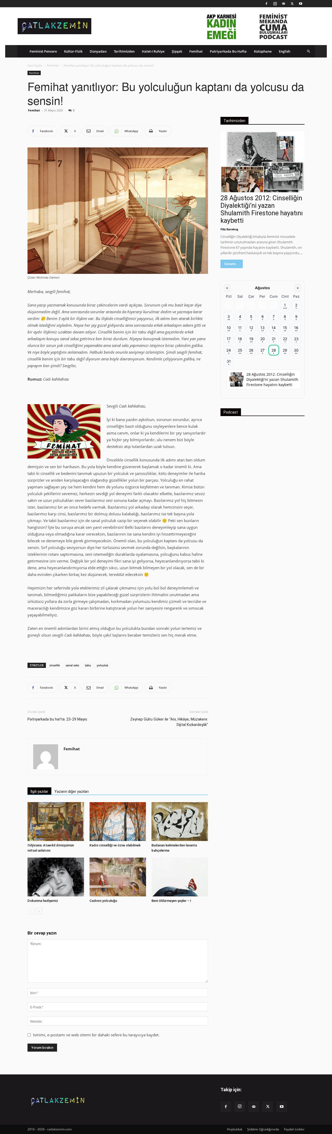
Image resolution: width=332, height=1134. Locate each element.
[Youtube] (301, 3)
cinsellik (54, 665)
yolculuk (102, 665)
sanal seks (72, 665)
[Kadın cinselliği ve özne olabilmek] (117, 821)
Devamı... (231, 264)
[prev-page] (30, 911)
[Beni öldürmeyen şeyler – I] (179, 877)
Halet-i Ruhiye (153, 51)
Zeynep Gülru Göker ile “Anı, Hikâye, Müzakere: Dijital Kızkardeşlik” (169, 722)
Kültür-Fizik (73, 51)
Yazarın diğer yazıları (71, 791)
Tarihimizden (124, 51)
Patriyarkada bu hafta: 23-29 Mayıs (57, 719)
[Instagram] (275, 3)
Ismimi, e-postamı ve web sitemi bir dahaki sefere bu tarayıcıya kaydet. (96, 1034)
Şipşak (177, 51)
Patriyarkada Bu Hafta (228, 51)
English (284, 51)
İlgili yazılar (39, 791)
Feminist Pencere (43, 51)
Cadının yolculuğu (103, 901)
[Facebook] (266, 3)
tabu (88, 665)
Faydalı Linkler (294, 1129)
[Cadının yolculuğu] (117, 877)
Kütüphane (263, 51)
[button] (308, 51)
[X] (292, 3)
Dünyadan (98, 51)
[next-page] (39, 911)
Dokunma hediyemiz (42, 901)
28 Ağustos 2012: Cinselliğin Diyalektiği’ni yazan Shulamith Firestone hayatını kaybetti (261, 209)
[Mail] (283, 3)
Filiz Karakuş (229, 229)
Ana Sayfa (34, 65)
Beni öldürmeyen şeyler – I (171, 901)
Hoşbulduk (234, 1129)
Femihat (196, 51)
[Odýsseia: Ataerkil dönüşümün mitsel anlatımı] (55, 821)
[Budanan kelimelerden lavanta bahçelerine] (179, 821)
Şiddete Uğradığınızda (263, 1129)
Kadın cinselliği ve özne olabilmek (115, 845)
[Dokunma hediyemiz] (55, 877)
